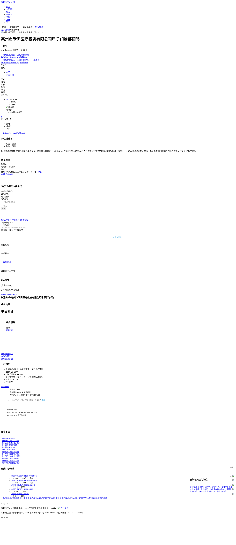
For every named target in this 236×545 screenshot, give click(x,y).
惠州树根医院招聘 (8, 447)
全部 (8, 72)
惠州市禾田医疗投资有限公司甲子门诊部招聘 (75, 498)
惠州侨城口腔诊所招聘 (10, 458)
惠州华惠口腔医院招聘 (10, 461)
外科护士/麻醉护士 (199, 491)
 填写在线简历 (8, 55)
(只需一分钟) (6, 285)
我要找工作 (27, 27)
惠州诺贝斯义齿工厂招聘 (11, 443)
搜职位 (9, 14)
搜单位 (9, 17)
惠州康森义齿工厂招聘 (10, 441)
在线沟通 (64, 508)
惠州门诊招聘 (13, 498)
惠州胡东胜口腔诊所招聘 (11, 456)
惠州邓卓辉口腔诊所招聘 (11, 463)
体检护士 (222, 489)
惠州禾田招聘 (101, 498)
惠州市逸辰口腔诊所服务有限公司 (24, 476)
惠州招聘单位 (7, 354)
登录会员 (13, 294)
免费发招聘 (14, 27)
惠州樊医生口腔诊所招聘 (11, 454)
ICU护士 (217, 491)
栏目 (4, 27)
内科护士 (224, 491)
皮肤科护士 (198, 489)
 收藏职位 (6, 133)
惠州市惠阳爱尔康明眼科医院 (22, 489)
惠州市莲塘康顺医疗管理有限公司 (24, 480)
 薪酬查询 (6, 262)
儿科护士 (210, 491)
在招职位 (5, 30)
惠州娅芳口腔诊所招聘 (10, 452)
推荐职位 (10, 9)
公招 (8, 20)
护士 (8, 99)
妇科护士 (224, 487)
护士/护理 (10, 75)
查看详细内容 (7, 174)
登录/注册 (39, 27)
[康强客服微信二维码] (59, 508)
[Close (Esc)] (2, 517)
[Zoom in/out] (7, 517)
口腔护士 (208, 487)
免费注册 (5, 294)
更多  (232, 467)
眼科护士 (206, 489)
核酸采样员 (214, 489)
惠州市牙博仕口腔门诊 (20, 494)
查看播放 (10, 330)
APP (8, 22)
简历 (8, 12)
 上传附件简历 (22, 55)
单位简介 (5, 57)
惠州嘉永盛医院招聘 (9, 445)
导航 (39, 172)
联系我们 (23, 57)
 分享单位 (34, 60)
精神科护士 (216, 487)
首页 (8, 7)
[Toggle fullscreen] (4, 517)
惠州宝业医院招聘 (8, 450)
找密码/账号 (6, 220)
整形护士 (201, 487)
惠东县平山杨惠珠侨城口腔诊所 (23, 485)
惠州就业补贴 (7, 359)
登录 (3, 209)
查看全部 (5, 387)
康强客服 (24, 220)
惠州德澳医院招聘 (8, 438)
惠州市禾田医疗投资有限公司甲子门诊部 (37, 498)
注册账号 (16, 220)
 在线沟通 (18, 133)
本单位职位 (6, 356)
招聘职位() (14, 57)
